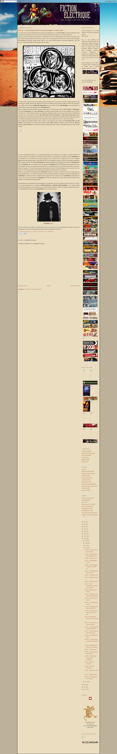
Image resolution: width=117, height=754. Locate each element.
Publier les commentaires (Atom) (33, 289)
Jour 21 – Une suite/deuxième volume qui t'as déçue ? (91, 585)
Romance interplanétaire (88, 484)
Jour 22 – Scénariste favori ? (92, 581)
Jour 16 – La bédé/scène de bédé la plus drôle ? (91, 607)
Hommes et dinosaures (87, 473)
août (86, 540)
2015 (85, 684)
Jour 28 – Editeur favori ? (91, 558)
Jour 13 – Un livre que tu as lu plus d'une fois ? (91, 623)
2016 (85, 538)
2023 (85, 526)
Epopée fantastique (86, 471)
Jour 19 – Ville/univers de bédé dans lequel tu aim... (92, 595)
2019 (85, 531)
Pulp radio (84, 457)
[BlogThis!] (21, 234)
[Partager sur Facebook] (24, 234)
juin (86, 545)
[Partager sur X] (22, 234)
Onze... (83, 502)
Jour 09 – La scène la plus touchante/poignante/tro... (91, 641)
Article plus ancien (75, 285)
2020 (85, 529)
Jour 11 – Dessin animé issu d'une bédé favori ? (91, 632)
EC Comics (34, 231)
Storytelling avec (86, 508)
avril (86, 681)
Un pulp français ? (86, 510)
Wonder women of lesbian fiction (90, 515)
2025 (85, 524)
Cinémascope (85, 451)
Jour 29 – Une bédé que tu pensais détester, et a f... (91, 555)
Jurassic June (85, 500)
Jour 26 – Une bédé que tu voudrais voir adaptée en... (91, 566)
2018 (85, 534)
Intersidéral (84, 475)
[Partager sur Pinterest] (26, 234)
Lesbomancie (85, 480)
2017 (85, 536)
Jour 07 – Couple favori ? (91, 649)
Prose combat (85, 455)
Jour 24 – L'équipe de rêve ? (92, 575)
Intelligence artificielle (87, 453)
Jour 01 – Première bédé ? (91, 674)
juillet (86, 543)
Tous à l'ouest (85, 490)
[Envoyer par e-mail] (19, 234)
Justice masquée (86, 478)
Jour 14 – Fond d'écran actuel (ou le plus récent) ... (91, 618)
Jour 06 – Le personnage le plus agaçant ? (91, 652)
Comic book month (24, 231)
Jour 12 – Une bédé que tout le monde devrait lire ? (92, 627)
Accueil (49, 285)
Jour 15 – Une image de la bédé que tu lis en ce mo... (91, 612)
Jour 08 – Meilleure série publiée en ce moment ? (91, 646)
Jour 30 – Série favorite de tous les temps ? (91, 550)
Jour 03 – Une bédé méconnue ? (89, 667)
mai (86, 548)
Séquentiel (51, 231)
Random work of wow (87, 504)
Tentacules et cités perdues (88, 486)
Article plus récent (22, 285)
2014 (85, 687)
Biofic (83, 469)
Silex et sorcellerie (86, 506)
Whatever (84, 461)
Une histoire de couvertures (88, 512)
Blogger (93, 722)
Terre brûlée (85, 488)
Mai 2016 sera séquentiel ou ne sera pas (91, 677)
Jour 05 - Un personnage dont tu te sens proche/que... (91, 657)
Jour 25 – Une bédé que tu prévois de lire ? (91, 571)
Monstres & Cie (42, 231)
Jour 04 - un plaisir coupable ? (89, 663)
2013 (85, 689)
